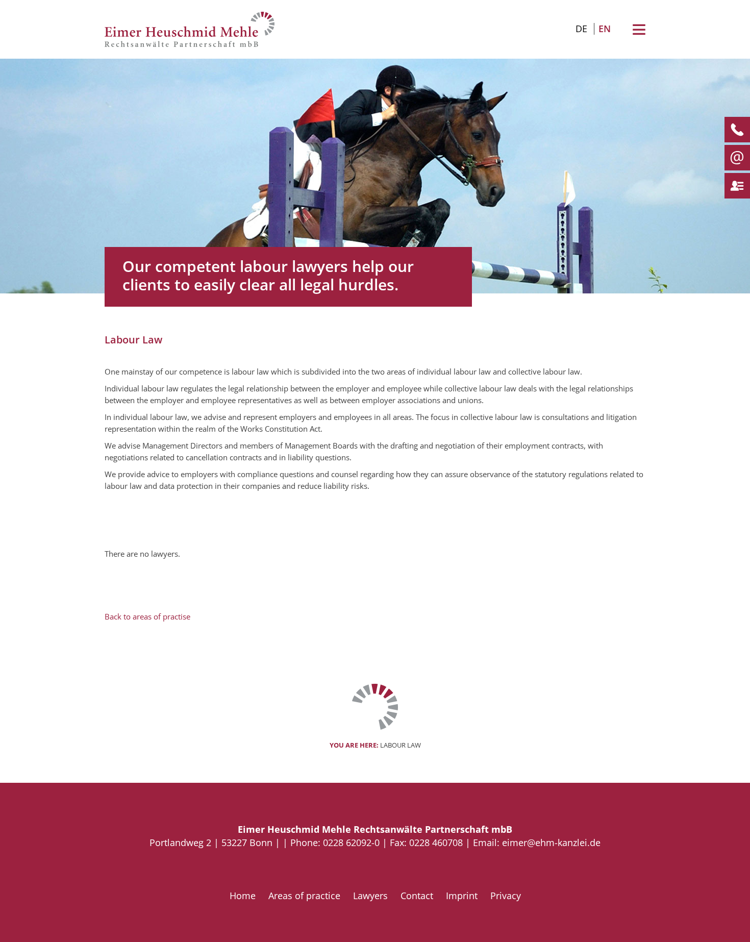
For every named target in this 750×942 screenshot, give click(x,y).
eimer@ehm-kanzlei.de (551, 842)
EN (604, 28)
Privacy (505, 895)
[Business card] (733, 186)
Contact (417, 895)
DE (581, 28)
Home (243, 895)
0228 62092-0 (351, 842)
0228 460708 (436, 842)
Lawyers (370, 895)
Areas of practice (304, 895)
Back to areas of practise (147, 616)
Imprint (462, 895)
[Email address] (733, 157)
